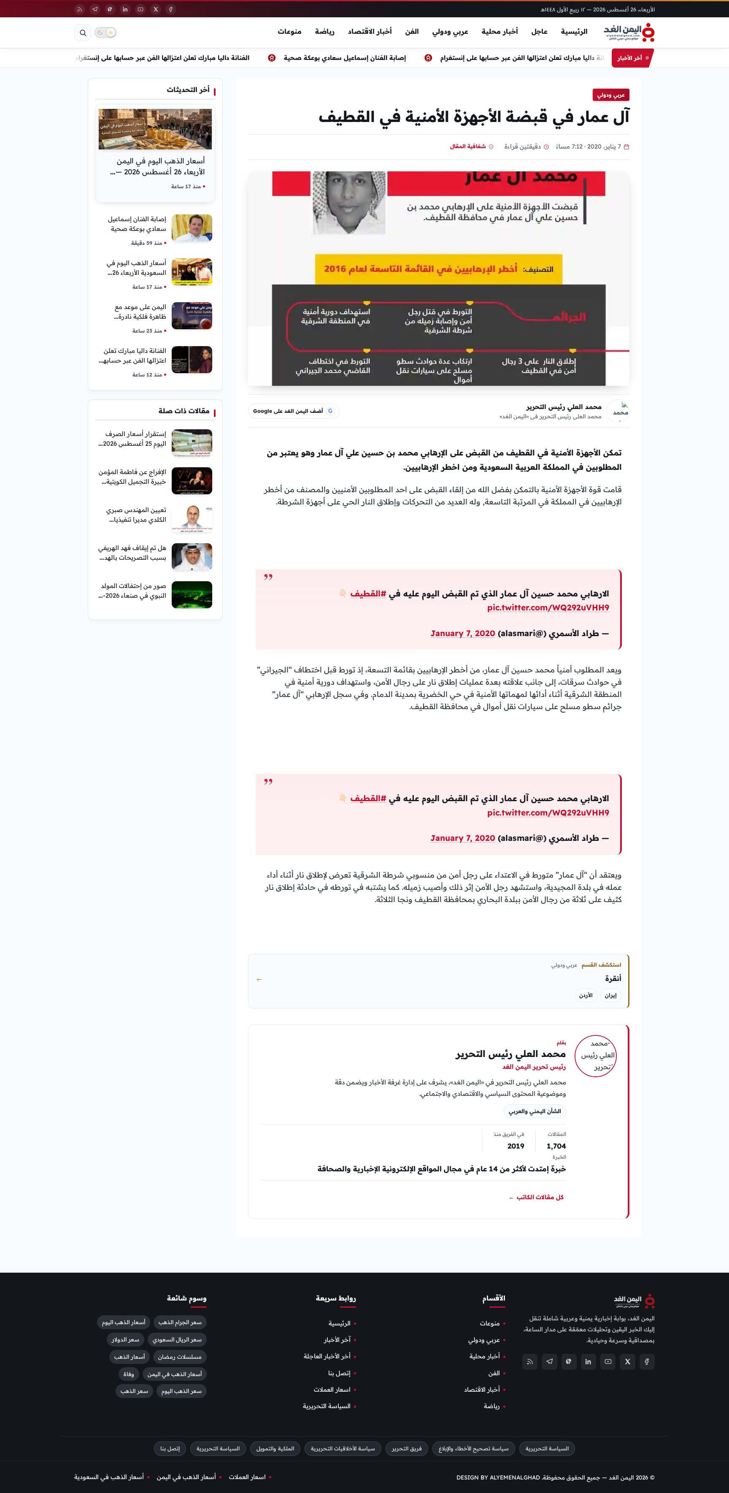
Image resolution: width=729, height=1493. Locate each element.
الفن (412, 31)
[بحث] (82, 32)
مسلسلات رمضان (180, 1356)
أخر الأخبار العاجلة (327, 1356)
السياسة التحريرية (327, 1406)
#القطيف (368, 593)
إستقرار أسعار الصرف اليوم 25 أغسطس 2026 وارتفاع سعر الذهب (134, 443)
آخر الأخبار (337, 1340)
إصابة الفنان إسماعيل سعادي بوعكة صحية (361, 58)
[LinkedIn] (125, 9)
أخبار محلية (500, 31)
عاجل (540, 31)
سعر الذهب (134, 1391)
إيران (611, 995)
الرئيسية (574, 31)
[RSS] (79, 9)
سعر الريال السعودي (177, 1339)
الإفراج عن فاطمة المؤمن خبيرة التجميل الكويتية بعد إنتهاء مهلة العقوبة (132, 481)
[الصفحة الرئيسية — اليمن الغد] (629, 32)
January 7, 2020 (462, 633)
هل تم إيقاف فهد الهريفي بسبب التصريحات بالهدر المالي (132, 557)
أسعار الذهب (129, 1356)
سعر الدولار (125, 1339)
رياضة (325, 31)
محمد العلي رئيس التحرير (564, 407)
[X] (155, 9)
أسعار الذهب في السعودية (109, 1477)
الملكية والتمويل (275, 1448)
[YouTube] (140, 9)
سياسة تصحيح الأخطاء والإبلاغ (474, 1448)
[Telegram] (94, 9)
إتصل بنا (339, 1373)
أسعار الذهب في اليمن (175, 1374)
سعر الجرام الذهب (180, 1322)
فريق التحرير (407, 1448)
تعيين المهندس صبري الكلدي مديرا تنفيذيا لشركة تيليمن (136, 519)
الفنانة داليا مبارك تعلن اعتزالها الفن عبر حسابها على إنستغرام (178, 58)
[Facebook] (170, 9)
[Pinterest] (110, 9)
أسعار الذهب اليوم (123, 1322)
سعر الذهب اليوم (182, 1391)
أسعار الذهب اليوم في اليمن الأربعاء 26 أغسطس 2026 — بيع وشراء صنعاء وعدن (160, 171)
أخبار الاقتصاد (370, 31)
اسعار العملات (332, 1389)
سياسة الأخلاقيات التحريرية (343, 1448)
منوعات (290, 31)
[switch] (105, 32)
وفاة (129, 1374)
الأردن (586, 995)
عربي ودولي (450, 31)
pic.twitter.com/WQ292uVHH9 (548, 607)
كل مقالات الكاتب (536, 1197)
